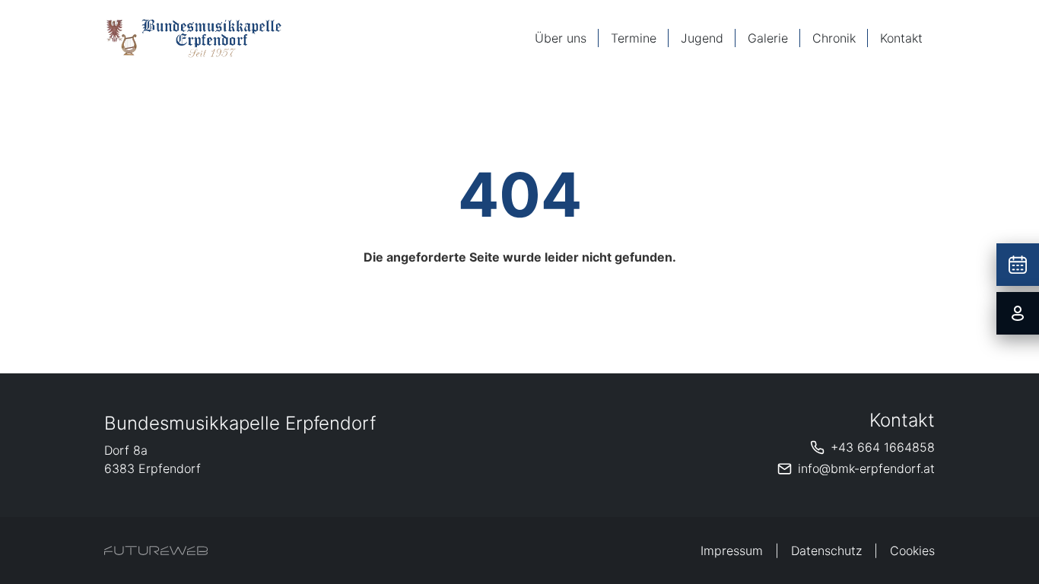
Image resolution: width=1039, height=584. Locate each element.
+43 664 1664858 (883, 447)
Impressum (732, 550)
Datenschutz (826, 550)
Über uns (560, 38)
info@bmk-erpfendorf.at (866, 468)
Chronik (834, 38)
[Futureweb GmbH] (156, 550)
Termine (633, 38)
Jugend (702, 38)
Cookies (912, 550)
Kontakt (901, 38)
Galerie (768, 38)
